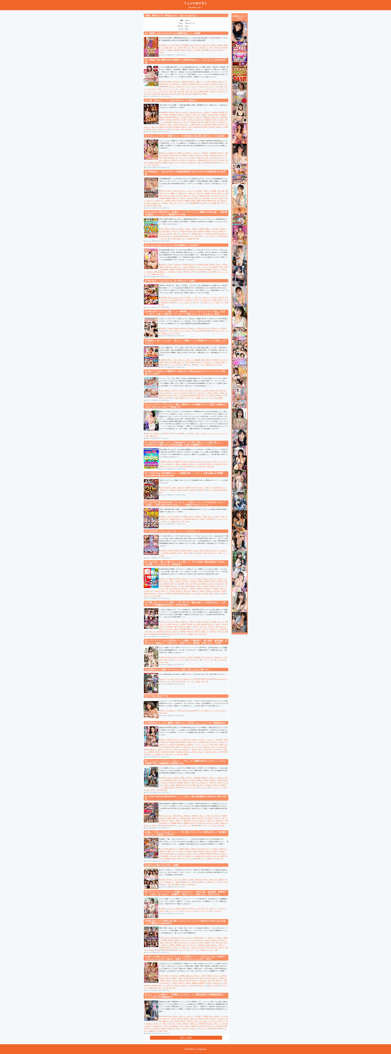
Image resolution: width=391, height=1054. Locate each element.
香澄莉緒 (168, 117)
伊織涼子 (207, 112)
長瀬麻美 (168, 198)
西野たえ (172, 820)
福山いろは (155, 127)
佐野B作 (197, 50)
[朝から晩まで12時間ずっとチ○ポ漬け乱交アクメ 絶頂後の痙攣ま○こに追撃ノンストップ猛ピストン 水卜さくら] (239, 378)
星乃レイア (187, 591)
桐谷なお (168, 231)
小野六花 (173, 1019)
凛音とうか (200, 162)
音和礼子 (214, 581)
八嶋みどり (219, 127)
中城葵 (205, 516)
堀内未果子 (162, 395)
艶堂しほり (196, 115)
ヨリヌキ (187, 433)
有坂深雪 (163, 550)
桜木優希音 (185, 45)
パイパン (200, 89)
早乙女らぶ (206, 297)
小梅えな (191, 155)
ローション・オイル (157, 91)
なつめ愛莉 (200, 945)
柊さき (212, 47)
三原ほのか (186, 490)
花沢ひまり (169, 749)
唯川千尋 (182, 593)
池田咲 (182, 778)
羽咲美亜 (168, 200)
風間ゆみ (162, 117)
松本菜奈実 (192, 84)
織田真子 (178, 462)
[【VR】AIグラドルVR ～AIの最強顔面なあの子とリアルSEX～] (239, 418)
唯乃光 (204, 464)
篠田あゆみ (171, 158)
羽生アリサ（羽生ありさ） (200, 47)
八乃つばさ (213, 198)
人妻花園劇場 (193, 203)
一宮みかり (188, 778)
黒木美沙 (183, 231)
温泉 (159, 94)
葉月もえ (170, 234)
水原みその (171, 162)
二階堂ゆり (193, 588)
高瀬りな (211, 818)
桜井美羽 (170, 627)
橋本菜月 (216, 588)
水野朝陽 (164, 162)
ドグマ (195, 553)
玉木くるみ (208, 158)
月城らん (170, 124)
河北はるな (200, 193)
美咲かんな (176, 631)
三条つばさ (186, 122)
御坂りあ (180, 823)
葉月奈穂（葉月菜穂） (205, 269)
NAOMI (189, 980)
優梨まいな (189, 593)
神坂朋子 (184, 742)
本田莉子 (222, 856)
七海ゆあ (207, 945)
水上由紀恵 (176, 127)
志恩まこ (193, 780)
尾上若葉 (168, 657)
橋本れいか (199, 124)
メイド (148, 91)
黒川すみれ (185, 462)
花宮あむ (221, 198)
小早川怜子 (183, 119)
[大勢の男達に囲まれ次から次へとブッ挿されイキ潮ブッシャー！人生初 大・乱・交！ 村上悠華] (239, 459)
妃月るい (209, 856)
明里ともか (178, 112)
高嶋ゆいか (213, 780)
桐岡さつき (196, 584)
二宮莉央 (199, 328)
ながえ (192, 50)
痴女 (166, 94)
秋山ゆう (170, 778)
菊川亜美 (181, 584)
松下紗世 (196, 679)
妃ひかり (195, 742)
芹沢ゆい (221, 267)
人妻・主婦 (177, 91)
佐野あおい (198, 45)
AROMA (206, 331)
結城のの (165, 203)
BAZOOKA (160, 634)
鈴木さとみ (215, 122)
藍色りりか (164, 579)
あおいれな (170, 622)
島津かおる (200, 122)
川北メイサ (209, 849)
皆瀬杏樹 (178, 785)
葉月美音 (193, 362)
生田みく (172, 581)
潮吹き (152, 436)
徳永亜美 (165, 269)
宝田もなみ (221, 82)
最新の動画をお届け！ (195, 7)
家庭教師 (201, 91)
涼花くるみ (204, 818)
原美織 (214, 300)
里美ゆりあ (187, 196)
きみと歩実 (170, 45)
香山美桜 (165, 155)
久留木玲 (214, 193)
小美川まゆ (213, 155)
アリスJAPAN (199, 272)
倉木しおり (191, 516)
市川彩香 (170, 328)
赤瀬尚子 (163, 360)
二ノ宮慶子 (191, 124)
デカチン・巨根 (156, 89)
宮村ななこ (161, 593)
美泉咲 (173, 785)
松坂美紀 (217, 362)
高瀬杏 (220, 780)
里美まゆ (209, 360)
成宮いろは (172, 47)
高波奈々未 (213, 586)
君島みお (185, 155)
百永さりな (184, 162)
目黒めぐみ (187, 752)
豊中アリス (182, 300)
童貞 (170, 94)
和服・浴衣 (184, 91)
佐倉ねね (189, 231)
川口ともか (185, 940)
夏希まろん (175, 160)
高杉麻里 (166, 854)
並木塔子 (176, 124)
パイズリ (193, 89)
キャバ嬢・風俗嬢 (175, 238)
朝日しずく (185, 622)
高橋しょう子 (207, 1021)
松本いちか (216, 200)
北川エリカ (177, 155)
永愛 (216, 627)
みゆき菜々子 (201, 785)
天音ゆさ (182, 229)
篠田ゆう (209, 231)
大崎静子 (204, 115)
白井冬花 (177, 1021)
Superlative (192, 710)
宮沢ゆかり (157, 1028)
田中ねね (217, 196)
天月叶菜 (192, 112)
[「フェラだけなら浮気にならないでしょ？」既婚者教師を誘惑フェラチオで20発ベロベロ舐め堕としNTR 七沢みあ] (239, 439)
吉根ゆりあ (192, 162)
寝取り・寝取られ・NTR (213, 91)
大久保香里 (199, 264)
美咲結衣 (146, 593)
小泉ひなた (183, 657)
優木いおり (200, 84)
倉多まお (198, 390)
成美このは (211, 980)
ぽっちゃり (194, 86)
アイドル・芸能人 (203, 710)
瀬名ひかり (209, 196)
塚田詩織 (220, 45)
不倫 (218, 203)
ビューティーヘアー (179, 660)
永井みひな (185, 945)
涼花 (198, 818)
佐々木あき (220, 119)
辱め (221, 858)
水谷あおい (184, 127)
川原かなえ (212, 778)
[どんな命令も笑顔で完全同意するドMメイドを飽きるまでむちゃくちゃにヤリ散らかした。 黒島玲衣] (239, 113)
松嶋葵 (151, 162)
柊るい (200, 749)
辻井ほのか (216, 158)
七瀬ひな (183, 198)
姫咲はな (181, 200)
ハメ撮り (182, 89)
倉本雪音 (176, 119)
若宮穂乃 (176, 236)
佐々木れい (180, 851)
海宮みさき (180, 115)
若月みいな (169, 236)
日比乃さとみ (221, 782)
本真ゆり (222, 160)
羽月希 (187, 362)
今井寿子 (165, 115)
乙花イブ (183, 297)
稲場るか (170, 82)
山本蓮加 (165, 787)
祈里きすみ (164, 742)
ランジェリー (210, 950)
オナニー (212, 86)
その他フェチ (179, 86)
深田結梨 (157, 272)
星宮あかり (195, 591)
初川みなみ (185, 393)
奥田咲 (206, 264)
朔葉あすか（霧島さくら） (196, 82)
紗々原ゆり (179, 196)
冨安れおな (167, 160)
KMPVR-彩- (202, 490)
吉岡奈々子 (149, 129)
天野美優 (196, 938)
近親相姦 (195, 94)
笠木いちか (220, 622)
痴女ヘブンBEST (164, 398)
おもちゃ (172, 86)
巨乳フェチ (214, 365)
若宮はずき (155, 825)
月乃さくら (224, 196)
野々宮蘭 (173, 362)
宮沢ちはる (185, 785)
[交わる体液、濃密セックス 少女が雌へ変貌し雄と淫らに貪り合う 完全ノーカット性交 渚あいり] (239, 154)
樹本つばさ (215, 117)
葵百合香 (171, 112)
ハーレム (222, 162)
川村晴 (171, 155)
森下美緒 (204, 127)
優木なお (162, 365)
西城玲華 (167, 586)
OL (193, 433)
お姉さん (196, 365)
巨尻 (161, 274)
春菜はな (185, 84)
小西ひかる (166, 196)
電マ (200, 94)
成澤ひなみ (185, 269)
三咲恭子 (224, 591)
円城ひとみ (188, 115)
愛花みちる (195, 519)
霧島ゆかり (204, 584)
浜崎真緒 (201, 160)
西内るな (200, 588)
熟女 (162, 94)
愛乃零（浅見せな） (183, 579)
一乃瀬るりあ (209, 816)
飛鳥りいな (181, 153)
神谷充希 (216, 229)
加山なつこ (191, 117)
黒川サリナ (221, 193)
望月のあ (195, 752)
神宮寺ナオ (185, 908)
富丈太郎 (204, 50)
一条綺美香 (214, 112)
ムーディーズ (204, 1028)
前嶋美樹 (209, 200)
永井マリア (215, 462)
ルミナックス (167, 466)
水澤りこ (180, 553)
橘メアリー (221, 586)
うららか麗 (220, 191)
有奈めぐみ (221, 579)
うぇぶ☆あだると (195, 3)
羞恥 (178, 94)
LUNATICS (185, 466)
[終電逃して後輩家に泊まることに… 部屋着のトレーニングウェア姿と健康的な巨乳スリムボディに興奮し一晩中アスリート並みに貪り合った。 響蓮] (239, 255)
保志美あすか (172, 272)
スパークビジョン (194, 660)
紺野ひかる (162, 627)
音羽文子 (217, 115)
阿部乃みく (187, 816)
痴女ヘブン (221, 395)
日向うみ (216, 856)
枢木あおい (214, 940)
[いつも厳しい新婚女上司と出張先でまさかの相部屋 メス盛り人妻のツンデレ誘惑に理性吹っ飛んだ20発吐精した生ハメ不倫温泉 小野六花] (239, 276)
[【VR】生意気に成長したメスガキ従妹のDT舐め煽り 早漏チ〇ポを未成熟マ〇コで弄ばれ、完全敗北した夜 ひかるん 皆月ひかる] (239, 541)
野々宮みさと (208, 588)
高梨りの (213, 45)
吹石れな (188, 983)
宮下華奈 (193, 785)
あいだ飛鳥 (164, 849)
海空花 (171, 302)
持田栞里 (169, 593)
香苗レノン (190, 297)
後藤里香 (184, 82)
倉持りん (214, 1019)
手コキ (149, 94)
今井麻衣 (199, 581)
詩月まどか (195, 196)
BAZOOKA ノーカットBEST (190, 236)
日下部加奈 (200, 1019)
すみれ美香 (213, 267)
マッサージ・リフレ (173, 333)
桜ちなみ (181, 586)
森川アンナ (204, 395)
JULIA (216, 390)
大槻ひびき (180, 487)
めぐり (178, 162)
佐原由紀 (215, 360)
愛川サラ (163, 191)
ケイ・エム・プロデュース (209, 236)
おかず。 (197, 302)
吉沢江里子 (205, 593)
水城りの (180, 272)
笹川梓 (214, 119)
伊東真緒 (176, 328)
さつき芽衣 (205, 390)
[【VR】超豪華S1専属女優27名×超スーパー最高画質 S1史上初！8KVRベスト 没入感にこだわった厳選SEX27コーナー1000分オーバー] (239, 357)
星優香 (198, 200)
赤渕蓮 (174, 816)
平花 (213, 942)
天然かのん (168, 487)
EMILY (176, 360)
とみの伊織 (164, 47)
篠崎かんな (183, 744)
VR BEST (170, 825)
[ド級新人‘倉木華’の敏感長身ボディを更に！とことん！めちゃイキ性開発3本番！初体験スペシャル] (239, 194)
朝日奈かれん (173, 153)
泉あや (211, 1016)
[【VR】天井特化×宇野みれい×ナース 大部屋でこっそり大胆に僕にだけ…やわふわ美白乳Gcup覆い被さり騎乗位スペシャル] (239, 581)
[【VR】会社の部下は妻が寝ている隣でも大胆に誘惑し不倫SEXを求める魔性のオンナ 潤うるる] (239, 622)
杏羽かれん (220, 778)
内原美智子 (172, 115)
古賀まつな (198, 155)
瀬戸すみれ (206, 45)
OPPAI (208, 162)
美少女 (174, 94)
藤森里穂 (188, 200)
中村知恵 (178, 269)
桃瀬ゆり (171, 50)
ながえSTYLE (179, 681)
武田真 (168, 747)
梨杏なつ (212, 593)
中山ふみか (171, 1023)
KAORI (203, 976)
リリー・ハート (182, 203)
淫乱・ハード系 (174, 754)
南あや (190, 127)
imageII (201, 203)
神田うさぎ (189, 272)
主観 (171, 91)
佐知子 (208, 82)
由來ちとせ (216, 84)
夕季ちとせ (172, 203)
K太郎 (163, 825)
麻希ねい (162, 127)
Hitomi (206, 749)
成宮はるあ (193, 269)
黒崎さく (218, 624)
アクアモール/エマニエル (189, 787)
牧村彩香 (165, 553)
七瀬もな (167, 362)
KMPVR (196, 825)
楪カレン (201, 752)
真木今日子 (171, 752)
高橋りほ (194, 158)
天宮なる (199, 579)
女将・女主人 (193, 91)
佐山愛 (165, 158)
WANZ (197, 858)
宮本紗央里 (197, 127)
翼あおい (221, 1021)
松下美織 (169, 127)
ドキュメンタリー (167, 89)
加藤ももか (192, 193)
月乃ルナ (201, 487)
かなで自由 (183, 117)
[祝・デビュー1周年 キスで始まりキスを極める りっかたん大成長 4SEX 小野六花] (239, 602)
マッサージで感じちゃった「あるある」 (179, 331)
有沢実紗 (170, 550)
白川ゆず (194, 487)
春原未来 (175, 300)
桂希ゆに (171, 940)
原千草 (204, 856)
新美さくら (185, 588)
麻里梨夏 (173, 823)
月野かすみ (179, 747)
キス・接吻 (219, 86)
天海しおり (199, 112)
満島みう (224, 362)
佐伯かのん (199, 119)
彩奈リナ (171, 264)
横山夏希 (177, 50)
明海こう (180, 816)
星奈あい (167, 785)
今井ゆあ (170, 297)
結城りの (194, 490)
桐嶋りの (193, 1019)
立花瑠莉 (162, 980)
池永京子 (185, 581)
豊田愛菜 (178, 945)
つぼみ (198, 908)
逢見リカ (170, 191)
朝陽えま (167, 229)
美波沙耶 (178, 882)
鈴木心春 (192, 908)
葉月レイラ (203, 820)
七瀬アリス (208, 487)
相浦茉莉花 (164, 112)
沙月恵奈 (201, 851)
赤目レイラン (178, 739)
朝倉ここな (164, 153)
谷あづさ (218, 818)
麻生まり (186, 112)
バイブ (188, 89)
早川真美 (172, 591)
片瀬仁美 (220, 581)
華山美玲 (167, 584)
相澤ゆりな (164, 264)
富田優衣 (172, 945)
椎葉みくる (186, 780)
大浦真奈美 (213, 153)
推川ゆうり (177, 82)
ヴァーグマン (176, 466)
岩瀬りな (187, 849)
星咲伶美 (209, 234)
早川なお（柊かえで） (161, 591)
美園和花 (183, 631)
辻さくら (224, 158)
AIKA (162, 229)
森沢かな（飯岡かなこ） (154, 203)
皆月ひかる (193, 823)
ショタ (148, 89)
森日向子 (203, 519)
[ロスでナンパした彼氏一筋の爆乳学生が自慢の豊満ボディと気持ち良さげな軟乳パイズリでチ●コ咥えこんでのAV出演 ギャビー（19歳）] (239, 92)
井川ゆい (165, 581)
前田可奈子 (218, 47)
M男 (166, 86)
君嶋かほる (207, 117)
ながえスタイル (214, 50)
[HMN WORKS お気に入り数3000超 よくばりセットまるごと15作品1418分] (239, 72)
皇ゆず (216, 744)
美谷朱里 (197, 395)
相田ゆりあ (172, 579)
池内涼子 (163, 328)
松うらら (164, 50)
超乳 (190, 94)
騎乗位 (205, 94)
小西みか (206, 155)
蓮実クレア (198, 198)
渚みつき (215, 231)
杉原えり (199, 586)
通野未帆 (202, 854)
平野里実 (223, 328)
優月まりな (208, 84)
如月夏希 (183, 550)
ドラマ (176, 89)
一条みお (201, 816)
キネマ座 (158, 129)
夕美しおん (167, 660)
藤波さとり (201, 234)
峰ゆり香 (214, 947)
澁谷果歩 (214, 82)
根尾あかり (217, 854)
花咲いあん (187, 47)
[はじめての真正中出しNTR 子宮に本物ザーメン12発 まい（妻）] (239, 500)
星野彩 (193, 200)
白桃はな (183, 1021)
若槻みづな (184, 50)
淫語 (155, 596)
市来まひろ (170, 516)
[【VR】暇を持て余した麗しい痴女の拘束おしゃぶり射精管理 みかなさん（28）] (239, 520)
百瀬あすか (190, 631)
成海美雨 (180, 782)
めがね (201, 86)
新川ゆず (221, 297)
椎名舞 (187, 586)
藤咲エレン (163, 272)
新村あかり (222, 231)
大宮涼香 (210, 115)
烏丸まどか (199, 117)
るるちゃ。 (194, 1028)
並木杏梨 (215, 487)
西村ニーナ (219, 980)
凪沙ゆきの (169, 393)
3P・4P (203, 825)
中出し (167, 91)
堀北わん (191, 464)
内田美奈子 (206, 581)
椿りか (161, 160)
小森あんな (191, 119)
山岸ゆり (217, 823)
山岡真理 (175, 593)
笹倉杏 (192, 45)
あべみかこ (170, 908)
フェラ (206, 89)
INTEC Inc (183, 710)
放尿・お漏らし (151, 790)
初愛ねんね (168, 390)
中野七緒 (222, 747)
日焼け (154, 94)
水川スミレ (149, 1028)
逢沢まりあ (191, 264)
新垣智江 (195, 816)
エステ (206, 86)
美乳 (174, 988)
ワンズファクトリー (186, 858)
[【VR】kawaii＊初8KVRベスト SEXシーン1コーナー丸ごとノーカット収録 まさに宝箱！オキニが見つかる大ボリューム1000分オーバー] (239, 337)
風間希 (169, 818)
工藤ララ (207, 1019)
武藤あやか (209, 785)
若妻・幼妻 (184, 94)
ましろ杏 (198, 464)
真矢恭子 (217, 591)
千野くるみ (169, 588)
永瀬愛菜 (162, 198)
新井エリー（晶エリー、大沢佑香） (197, 153)
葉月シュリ (218, 1023)
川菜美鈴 (207, 193)
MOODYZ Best (215, 1028)
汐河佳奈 (193, 122)
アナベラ (193, 579)
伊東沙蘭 (221, 112)
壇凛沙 (173, 747)
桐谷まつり (215, 742)
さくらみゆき (192, 942)
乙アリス (167, 193)
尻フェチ (224, 91)
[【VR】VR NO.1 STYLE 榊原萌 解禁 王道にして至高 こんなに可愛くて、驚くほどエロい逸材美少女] (239, 316)
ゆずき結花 (197, 593)
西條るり (175, 978)
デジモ (224, 1028)
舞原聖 (204, 200)
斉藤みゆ (162, 267)
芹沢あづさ (223, 122)
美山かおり (153, 593)
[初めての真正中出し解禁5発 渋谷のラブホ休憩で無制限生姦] (239, 561)
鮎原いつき (213, 579)
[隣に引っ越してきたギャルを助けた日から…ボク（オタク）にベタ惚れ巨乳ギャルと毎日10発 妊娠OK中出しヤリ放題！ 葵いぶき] (239, 133)
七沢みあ (179, 1023)
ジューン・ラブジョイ (183, 158)
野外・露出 (163, 790)
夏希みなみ (177, 588)
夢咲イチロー (187, 882)
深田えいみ (223, 393)
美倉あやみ (164, 302)
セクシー (162, 662)
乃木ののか (190, 198)
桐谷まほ (178, 45)
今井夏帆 (213, 191)
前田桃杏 (164, 752)
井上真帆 (184, 264)
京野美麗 (222, 117)
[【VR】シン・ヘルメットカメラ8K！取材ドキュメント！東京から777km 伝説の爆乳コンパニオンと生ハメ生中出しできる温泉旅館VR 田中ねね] (239, 479)
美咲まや (223, 234)
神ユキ (202, 978)
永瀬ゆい (164, 1023)
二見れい (181, 1026)
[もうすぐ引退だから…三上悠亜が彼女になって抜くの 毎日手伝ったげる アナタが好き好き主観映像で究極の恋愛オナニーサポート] (239, 296)
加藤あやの (175, 117)
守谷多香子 (211, 127)
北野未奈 (212, 264)
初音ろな (170, 947)
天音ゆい (175, 1016)
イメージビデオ (221, 660)
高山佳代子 (162, 124)
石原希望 (205, 1016)
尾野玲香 (223, 115)
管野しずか (174, 584)
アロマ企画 (198, 331)
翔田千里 (208, 122)
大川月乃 (176, 297)
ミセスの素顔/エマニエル (211, 882)
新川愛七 (191, 879)
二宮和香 (180, 47)
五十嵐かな (199, 622)
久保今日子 (169, 119)
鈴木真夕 (202, 196)
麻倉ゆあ (163, 82)
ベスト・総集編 (211, 203)
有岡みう (207, 191)
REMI (177, 787)
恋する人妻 (197, 882)
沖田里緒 (163, 45)
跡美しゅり (174, 229)
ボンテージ (212, 89)
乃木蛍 (203, 657)
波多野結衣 (207, 124)
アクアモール (203, 787)
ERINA (178, 742)
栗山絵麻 (204, 624)
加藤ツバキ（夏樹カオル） (179, 193)
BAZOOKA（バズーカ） (173, 634)
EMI (160, 1019)
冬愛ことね (222, 627)
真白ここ (176, 395)
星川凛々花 (179, 591)
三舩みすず (174, 858)
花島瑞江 (214, 124)
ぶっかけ (187, 86)
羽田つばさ (213, 782)
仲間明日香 (209, 854)
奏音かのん (184, 390)
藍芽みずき (168, 1016)
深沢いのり (214, 160)
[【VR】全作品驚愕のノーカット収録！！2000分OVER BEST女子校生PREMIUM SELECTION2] (239, 52)
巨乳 (145, 94)
